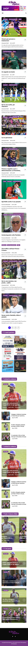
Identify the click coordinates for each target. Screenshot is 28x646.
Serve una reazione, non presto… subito (9, 282)
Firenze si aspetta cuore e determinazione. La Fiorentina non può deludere (11, 170)
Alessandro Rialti (5, 43)
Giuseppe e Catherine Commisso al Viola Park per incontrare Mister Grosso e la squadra (18, 416)
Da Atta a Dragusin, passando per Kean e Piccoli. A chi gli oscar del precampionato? (18, 426)
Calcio (4, 181)
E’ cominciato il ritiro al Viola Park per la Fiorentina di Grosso (11, 538)
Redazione (5, 407)
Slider (20, 19)
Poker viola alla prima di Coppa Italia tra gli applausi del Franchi (11, 404)
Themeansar (14, 643)
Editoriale (4, 245)
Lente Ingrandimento (13, 19)
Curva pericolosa (7, 137)
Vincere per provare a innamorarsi (8, 39)
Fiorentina (5, 19)
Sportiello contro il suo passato (11, 201)
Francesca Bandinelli (6, 204)
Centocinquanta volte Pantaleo (11, 235)
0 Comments (17, 407)
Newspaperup (23, 642)
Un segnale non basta (8, 72)
